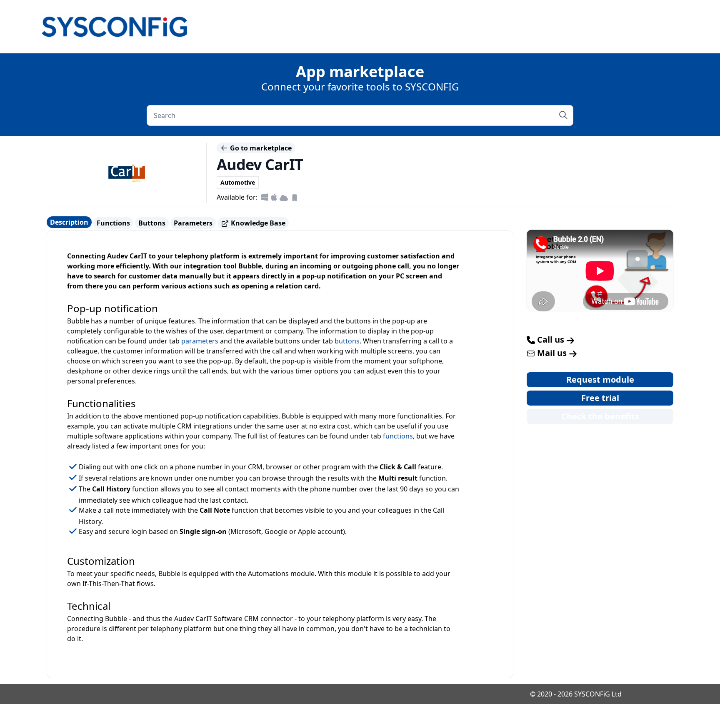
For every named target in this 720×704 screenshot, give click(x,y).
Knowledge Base (257, 223)
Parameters (193, 223)
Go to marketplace (260, 148)
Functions (113, 223)
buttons (347, 341)
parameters (199, 341)
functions (398, 436)
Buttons (151, 223)
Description (69, 222)
